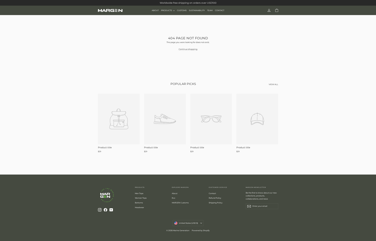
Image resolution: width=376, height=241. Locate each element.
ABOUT (155, 10)
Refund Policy (215, 198)
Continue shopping (188, 49)
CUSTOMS (182, 10)
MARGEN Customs (180, 203)
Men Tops (139, 193)
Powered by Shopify (201, 230)
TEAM (210, 10)
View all (273, 84)
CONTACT (219, 10)
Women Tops (141, 198)
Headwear (139, 207)
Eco (173, 198)
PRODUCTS (166, 10)
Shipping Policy (215, 203)
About (174, 193)
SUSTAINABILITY (197, 10)
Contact (212, 193)
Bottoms (139, 203)
